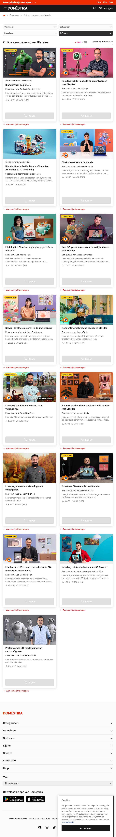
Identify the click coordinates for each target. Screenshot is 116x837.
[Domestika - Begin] (17, 7)
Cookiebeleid (68, 822)
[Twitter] (54, 827)
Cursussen (14, 15)
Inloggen (108, 8)
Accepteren (86, 828)
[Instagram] (47, 827)
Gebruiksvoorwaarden (39, 818)
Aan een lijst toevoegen (17, 124)
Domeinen (9, 730)
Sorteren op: (101, 41)
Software (8, 738)
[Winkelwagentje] (100, 8)
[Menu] (5, 8)
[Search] (94, 8)
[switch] (84, 42)
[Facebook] (39, 827)
